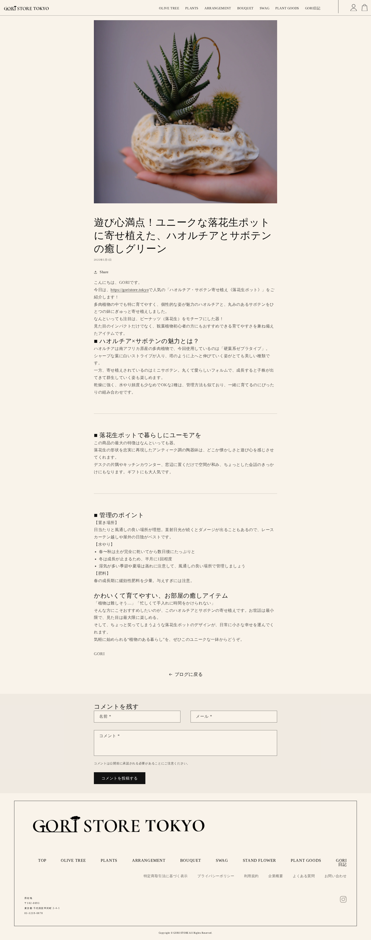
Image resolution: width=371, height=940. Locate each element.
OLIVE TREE (73, 860)
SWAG (222, 860)
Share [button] (104, 272)
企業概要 (275, 876)
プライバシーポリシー (215, 876)
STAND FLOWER (259, 860)
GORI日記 (341, 862)
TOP (42, 860)
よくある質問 (304, 876)
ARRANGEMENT (149, 860)
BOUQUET (190, 860)
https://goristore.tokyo (130, 290)
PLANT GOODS (306, 860)
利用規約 (251, 876)
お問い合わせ (336, 876)
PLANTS (109, 860)
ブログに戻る (189, 674)
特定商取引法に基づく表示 (166, 876)
